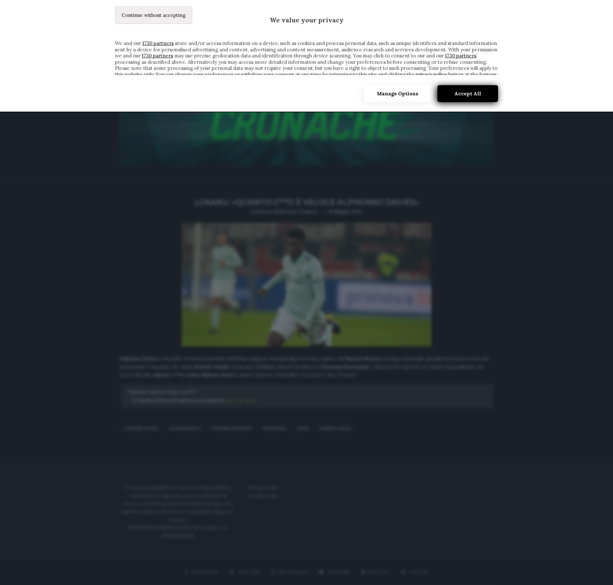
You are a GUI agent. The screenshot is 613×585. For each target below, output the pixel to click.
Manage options (397, 94)
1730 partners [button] (158, 43)
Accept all (467, 94)
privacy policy (431, 74)
